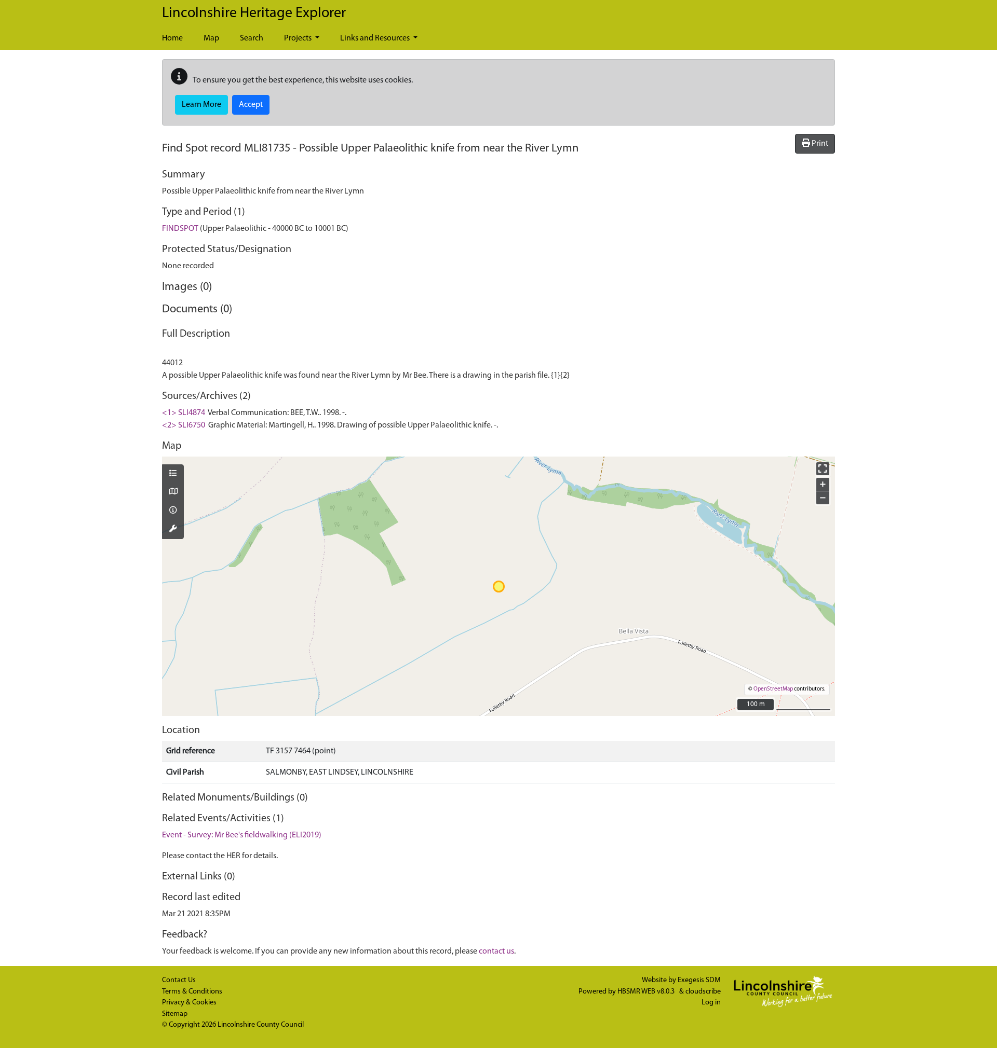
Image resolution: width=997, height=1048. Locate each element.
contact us (496, 951)
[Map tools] (173, 529)
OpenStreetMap (773, 689)
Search (251, 38)
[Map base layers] (173, 492)
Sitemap (174, 1014)
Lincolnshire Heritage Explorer (254, 13)
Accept (251, 105)
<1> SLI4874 (183, 413)
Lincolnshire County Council (261, 1025)
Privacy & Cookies (189, 1002)
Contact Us (179, 980)
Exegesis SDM (699, 980)
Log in (711, 1002)
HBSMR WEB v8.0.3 (646, 992)
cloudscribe (703, 992)
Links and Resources (375, 38)
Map (211, 38)
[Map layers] (173, 474)
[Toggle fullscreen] (822, 468)
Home (172, 38)
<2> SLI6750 (183, 425)
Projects (298, 38)
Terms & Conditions (192, 992)
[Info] (173, 511)
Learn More (201, 105)
